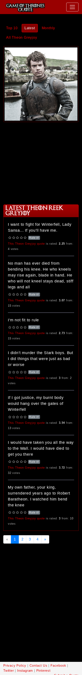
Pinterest (43, 670)
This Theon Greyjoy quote (26, 243)
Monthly (48, 28)
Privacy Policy (14, 665)
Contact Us (38, 665)
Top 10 (12, 28)
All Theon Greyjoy (21, 37)
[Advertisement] (41, 161)
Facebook (58, 665)
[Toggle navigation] (72, 7)
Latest (29, 28)
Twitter (8, 670)
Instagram (25, 670)
